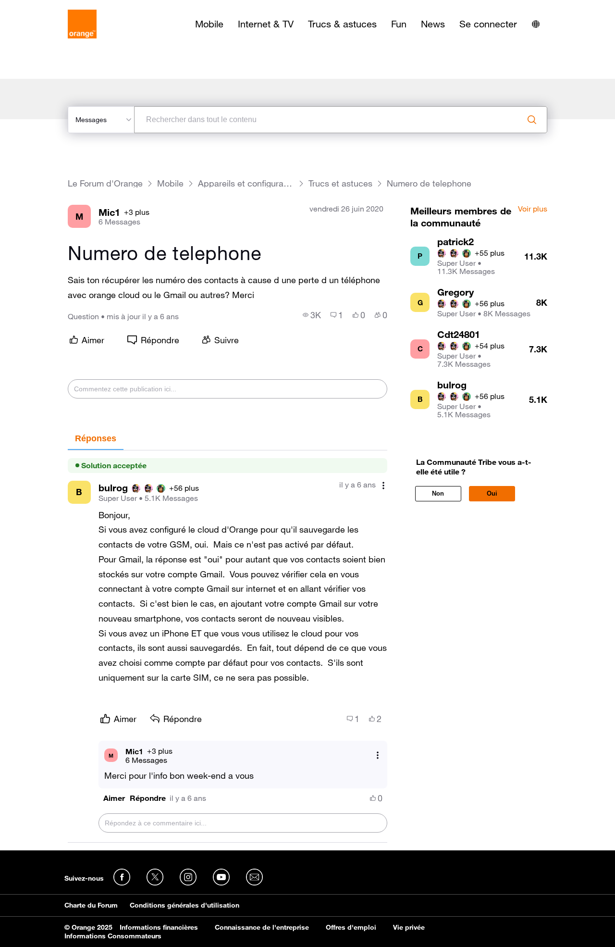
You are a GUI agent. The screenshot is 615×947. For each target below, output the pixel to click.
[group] (312, 315)
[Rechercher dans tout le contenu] (532, 120)
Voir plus (532, 209)
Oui (492, 493)
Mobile (209, 24)
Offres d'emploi (351, 927)
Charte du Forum (91, 905)
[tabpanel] (227, 646)
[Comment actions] (383, 486)
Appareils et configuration (246, 183)
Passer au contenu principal (51, 7)
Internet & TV (266, 24)
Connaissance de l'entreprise (262, 927)
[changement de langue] (535, 24)
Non (438, 493)
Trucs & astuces (342, 24)
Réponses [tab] (95, 438)
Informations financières (159, 927)
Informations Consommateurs (112, 936)
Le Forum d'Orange (105, 183)
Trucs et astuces (340, 183)
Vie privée (409, 927)
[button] (114, 798)
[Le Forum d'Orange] (82, 24)
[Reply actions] (377, 755)
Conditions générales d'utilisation (184, 905)
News (433, 24)
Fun (398, 24)
